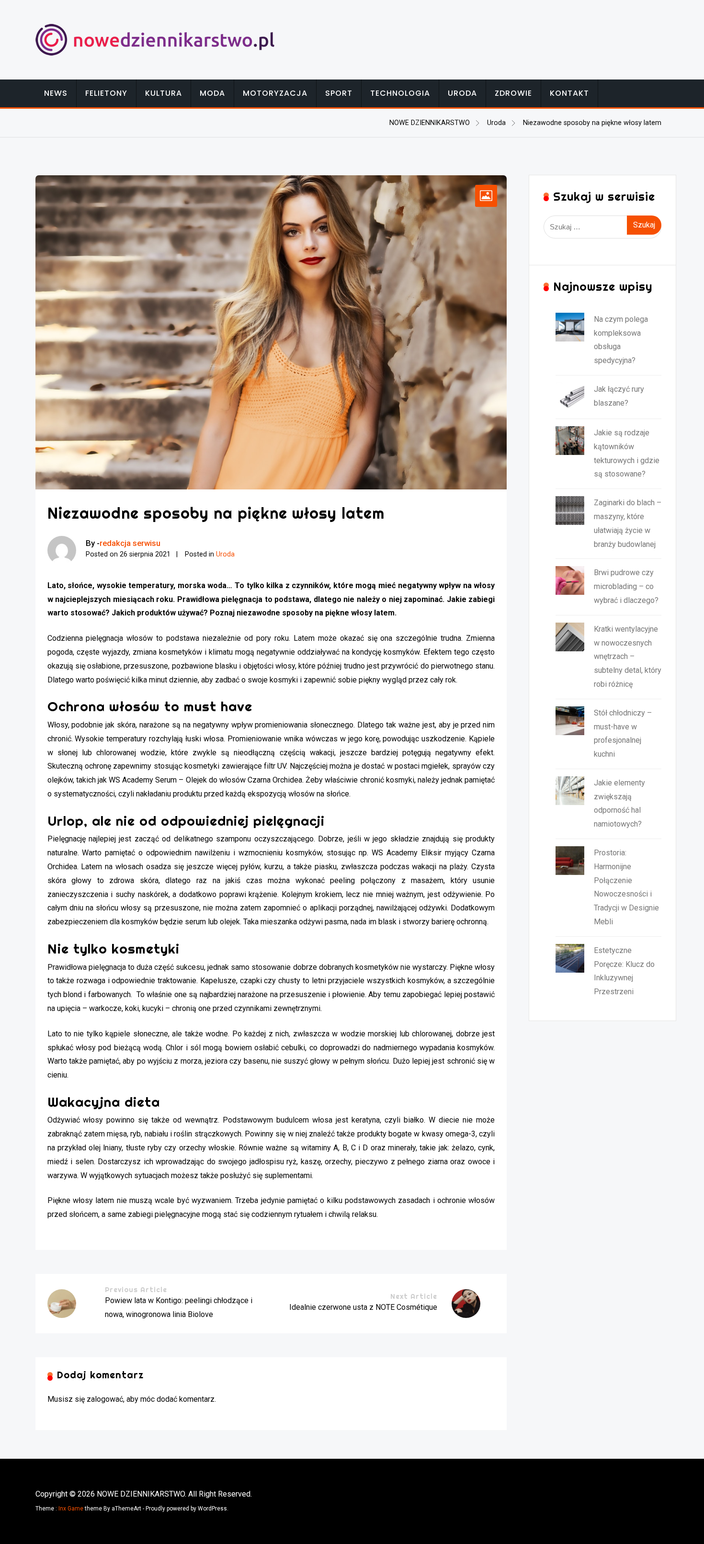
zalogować (105, 1399)
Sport (338, 93)
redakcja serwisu (130, 543)
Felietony (106, 93)
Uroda (462, 93)
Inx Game (70, 1508)
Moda (212, 93)
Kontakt (569, 93)
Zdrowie (513, 93)
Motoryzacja (275, 93)
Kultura (163, 93)
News (56, 93)
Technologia (400, 93)
